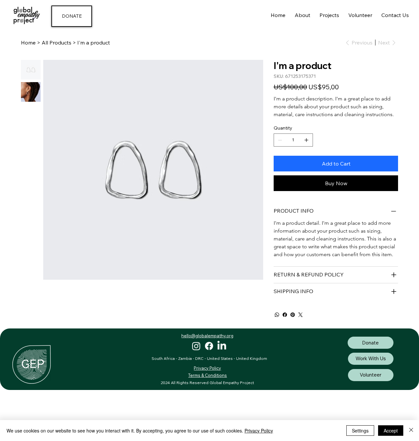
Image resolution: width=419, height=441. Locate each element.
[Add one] (306, 140)
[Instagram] (196, 346)
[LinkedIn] (221, 346)
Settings (360, 430)
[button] (329, 15)
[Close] (411, 430)
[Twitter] (300, 314)
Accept (391, 430)
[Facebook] (285, 314)
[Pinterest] (292, 314)
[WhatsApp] (277, 314)
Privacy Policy (259, 430)
